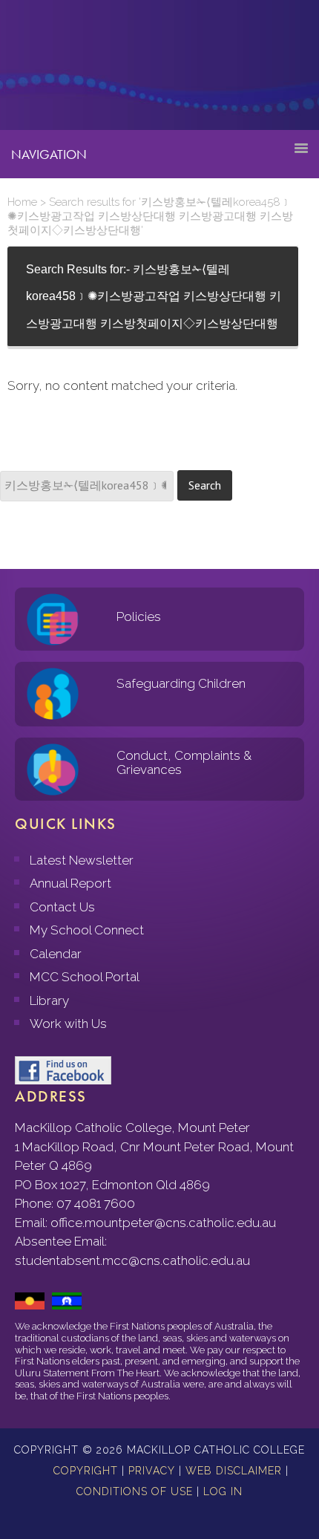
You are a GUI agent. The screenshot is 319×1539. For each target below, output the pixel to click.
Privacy (151, 1471)
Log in (223, 1491)
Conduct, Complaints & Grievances (183, 762)
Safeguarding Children (181, 683)
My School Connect (87, 930)
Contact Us (62, 906)
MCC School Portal (84, 976)
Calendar (56, 953)
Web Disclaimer (233, 1471)
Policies (138, 616)
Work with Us (68, 1023)
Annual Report (70, 883)
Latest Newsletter (82, 860)
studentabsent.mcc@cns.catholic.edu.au (132, 1260)
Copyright (85, 1471)
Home (22, 202)
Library (49, 1000)
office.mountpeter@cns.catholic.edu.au (163, 1222)
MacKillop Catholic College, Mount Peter (60, 70)
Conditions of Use (134, 1491)
